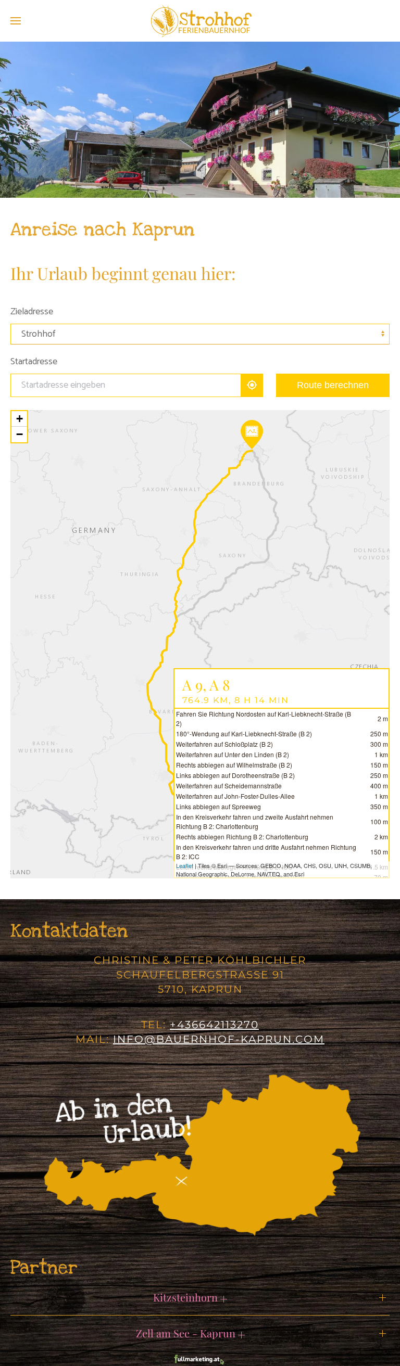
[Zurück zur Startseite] (200, 21)
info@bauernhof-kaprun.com (218, 1039)
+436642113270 (214, 1024)
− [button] (19, 434)
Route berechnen (333, 385)
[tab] (131, 185)
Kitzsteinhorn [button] (186, 1297)
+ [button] (19, 418)
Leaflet (184, 865)
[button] (15, 21)
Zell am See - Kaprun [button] (187, 1333)
